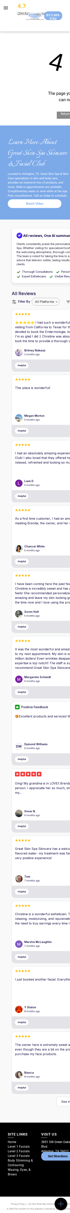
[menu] (6, 8)
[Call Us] (61, 1206)
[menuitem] (23, 1142)
